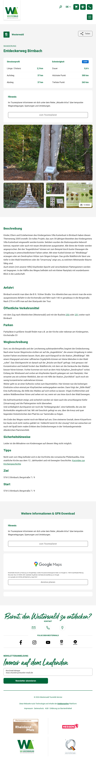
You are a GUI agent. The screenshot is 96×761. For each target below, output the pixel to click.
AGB (46, 708)
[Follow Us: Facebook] (21, 642)
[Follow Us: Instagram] (34, 642)
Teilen (87, 33)
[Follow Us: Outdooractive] (62, 642)
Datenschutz (39, 708)
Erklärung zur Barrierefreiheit (61, 708)
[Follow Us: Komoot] (75, 642)
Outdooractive (63, 704)
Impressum (28, 708)
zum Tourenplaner (48, 115)
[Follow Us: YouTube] (48, 642)
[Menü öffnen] (89, 17)
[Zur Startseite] (12, 12)
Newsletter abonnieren (26, 681)
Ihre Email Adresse (13, 671)
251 (77, 315)
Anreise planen (48, 582)
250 (68, 315)
